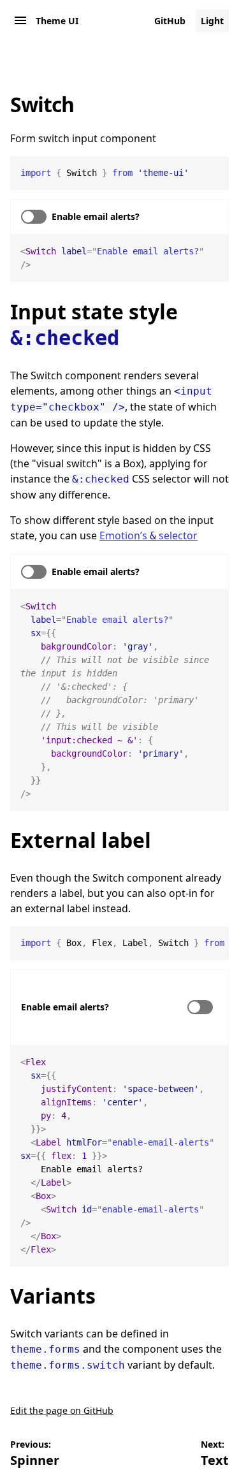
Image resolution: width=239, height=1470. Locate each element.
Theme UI (57, 21)
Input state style (94, 324)
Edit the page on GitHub (61, 1410)
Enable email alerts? (65, 1007)
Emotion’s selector (148, 535)
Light (212, 21)
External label (80, 840)
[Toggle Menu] (20, 20)
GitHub (169, 21)
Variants (53, 1295)
